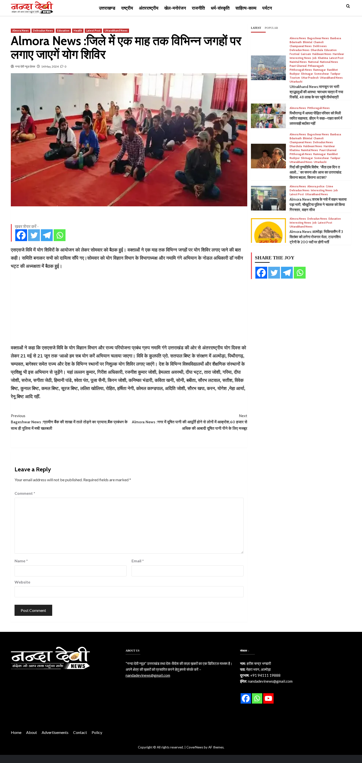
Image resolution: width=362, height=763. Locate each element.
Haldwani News (321, 54)
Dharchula (317, 50)
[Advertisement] (129, 306)
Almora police (316, 186)
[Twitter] (34, 235)
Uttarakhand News (116, 30)
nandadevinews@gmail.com (148, 675)
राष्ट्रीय (127, 8)
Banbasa (335, 38)
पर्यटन (267, 8)
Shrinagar (307, 73)
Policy (97, 732)
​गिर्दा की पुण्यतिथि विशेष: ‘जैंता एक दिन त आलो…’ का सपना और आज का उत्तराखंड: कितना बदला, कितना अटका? (316, 172)
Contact (80, 732)
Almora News (20, 30)
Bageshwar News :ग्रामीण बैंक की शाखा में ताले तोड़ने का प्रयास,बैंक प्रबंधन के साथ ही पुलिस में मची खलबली (69, 422)
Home (16, 732)
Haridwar (338, 54)
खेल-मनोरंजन (175, 8)
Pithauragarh (316, 66)
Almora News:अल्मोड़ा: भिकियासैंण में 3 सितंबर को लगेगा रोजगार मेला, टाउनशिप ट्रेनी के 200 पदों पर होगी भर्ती (316, 237)
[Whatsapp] (60, 235)
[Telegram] (47, 235)
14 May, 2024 (50, 66)
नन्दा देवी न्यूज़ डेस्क (25, 66)
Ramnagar (319, 70)
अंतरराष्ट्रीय (148, 8)
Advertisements (55, 732)
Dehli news (320, 46)
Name (21, 560)
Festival (294, 54)
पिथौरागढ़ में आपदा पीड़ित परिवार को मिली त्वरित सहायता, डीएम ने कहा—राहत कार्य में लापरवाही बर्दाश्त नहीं (316, 118)
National (313, 62)
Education (63, 30)
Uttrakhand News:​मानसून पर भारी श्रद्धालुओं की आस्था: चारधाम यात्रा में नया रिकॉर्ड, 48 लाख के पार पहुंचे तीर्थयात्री (316, 92)
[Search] (348, 6)
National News (329, 62)
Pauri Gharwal (298, 66)
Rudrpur (295, 73)
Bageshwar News (318, 38)
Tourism (295, 77)
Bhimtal (307, 42)
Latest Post (93, 30)
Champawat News (301, 46)
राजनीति (198, 8)
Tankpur (335, 73)
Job (315, 58)
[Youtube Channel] (268, 698)
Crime (329, 186)
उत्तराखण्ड (107, 8)
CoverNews (194, 747)
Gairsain (306, 54)
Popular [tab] (271, 27)
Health (78, 30)
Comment (25, 493)
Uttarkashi (296, 81)
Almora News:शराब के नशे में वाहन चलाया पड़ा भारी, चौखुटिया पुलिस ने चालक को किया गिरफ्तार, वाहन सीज (318, 204)
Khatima (323, 58)
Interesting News (300, 58)
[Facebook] (21, 235)
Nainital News (298, 62)
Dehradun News (43, 30)
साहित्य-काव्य (245, 8)
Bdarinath (296, 42)
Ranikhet (332, 70)
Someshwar (321, 73)
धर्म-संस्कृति (220, 8)
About (31, 732)
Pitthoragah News (301, 70)
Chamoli (318, 42)
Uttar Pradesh (310, 77)
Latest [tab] (256, 27)
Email (138, 560)
